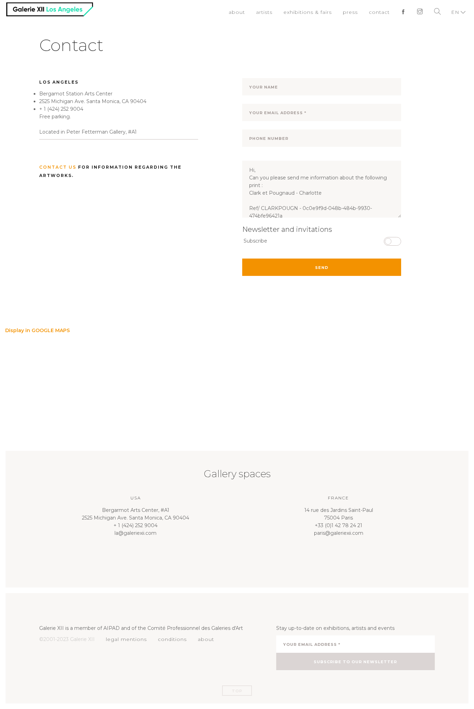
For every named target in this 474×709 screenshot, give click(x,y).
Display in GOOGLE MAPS (37, 330)
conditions (168, 639)
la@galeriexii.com (135, 533)
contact (381, 12)
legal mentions (125, 639)
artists (272, 12)
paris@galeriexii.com (338, 533)
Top (237, 691)
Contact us (57, 167)
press (353, 12)
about (246, 12)
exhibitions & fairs (313, 12)
